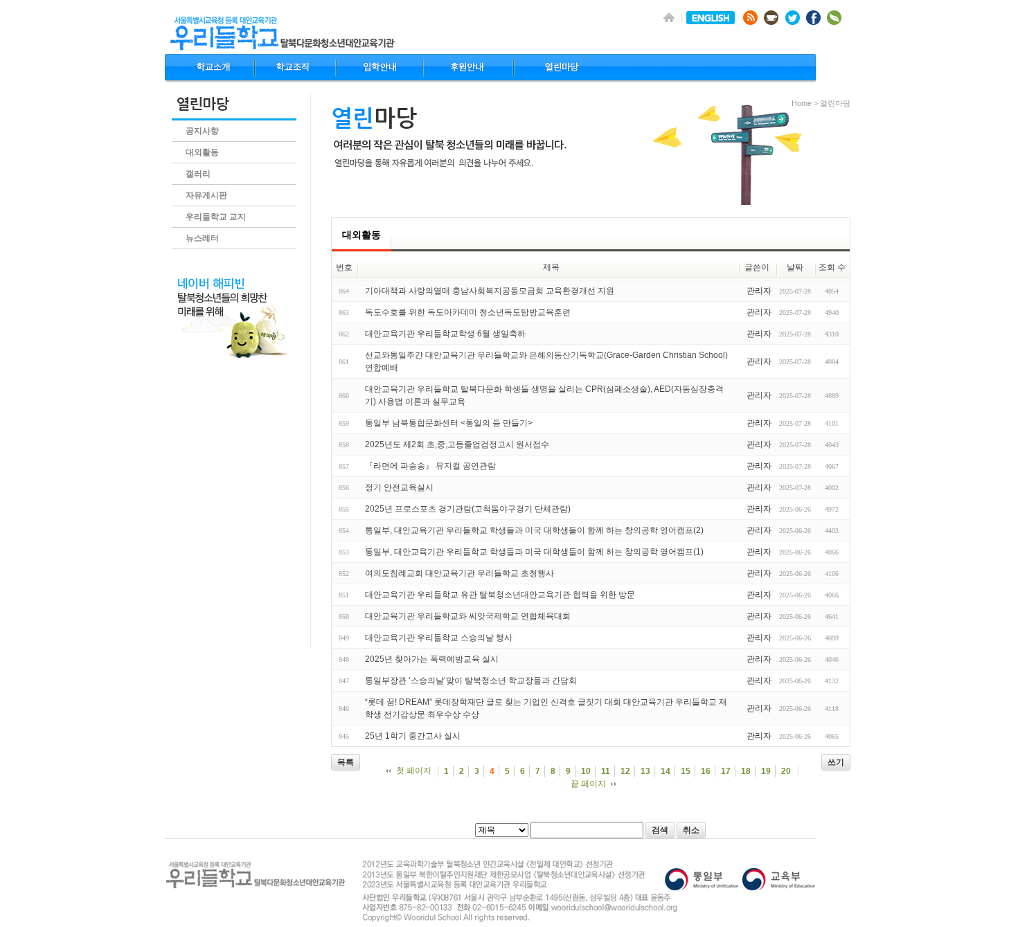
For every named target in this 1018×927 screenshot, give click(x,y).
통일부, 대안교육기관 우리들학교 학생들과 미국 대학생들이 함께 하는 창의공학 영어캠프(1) (534, 552)
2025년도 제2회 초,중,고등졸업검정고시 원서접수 (457, 444)
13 (645, 771)
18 (746, 771)
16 (706, 771)
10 (586, 771)
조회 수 (832, 267)
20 (786, 771)
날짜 (795, 267)
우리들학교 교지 (216, 217)
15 (685, 771)
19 (766, 771)
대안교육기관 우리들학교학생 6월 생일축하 (445, 334)
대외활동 (202, 152)
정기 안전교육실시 (399, 487)
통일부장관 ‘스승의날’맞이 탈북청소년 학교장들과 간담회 (471, 680)
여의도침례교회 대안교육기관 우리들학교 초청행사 (459, 573)
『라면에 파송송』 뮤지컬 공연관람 (430, 466)
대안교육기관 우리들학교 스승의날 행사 (438, 637)
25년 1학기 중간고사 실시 (413, 736)
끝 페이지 (588, 784)
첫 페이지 (413, 770)
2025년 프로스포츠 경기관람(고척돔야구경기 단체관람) (468, 509)
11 (605, 771)
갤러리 (198, 174)
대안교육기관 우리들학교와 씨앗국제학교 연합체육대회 (468, 616)
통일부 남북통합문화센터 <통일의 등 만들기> (449, 423)
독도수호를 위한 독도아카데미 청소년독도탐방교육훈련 (468, 312)
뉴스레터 (202, 238)
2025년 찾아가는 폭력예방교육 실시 (432, 659)
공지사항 (202, 131)
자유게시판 (206, 195)
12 (625, 771)
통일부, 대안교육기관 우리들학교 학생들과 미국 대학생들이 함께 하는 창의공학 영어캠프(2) (534, 530)
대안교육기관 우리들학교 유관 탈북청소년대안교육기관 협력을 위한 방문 (500, 595)
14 (665, 771)
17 (726, 771)
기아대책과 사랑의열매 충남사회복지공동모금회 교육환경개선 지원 (489, 291)
